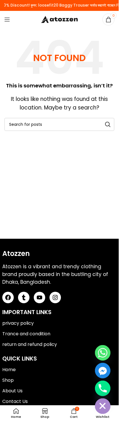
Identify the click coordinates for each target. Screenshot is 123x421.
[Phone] (102, 388)
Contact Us (15, 401)
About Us (12, 390)
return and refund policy (29, 344)
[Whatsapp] (102, 353)
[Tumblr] (23, 297)
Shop (8, 380)
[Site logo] (59, 19)
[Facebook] (8, 297)
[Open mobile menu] (7, 19)
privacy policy (18, 323)
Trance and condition (26, 333)
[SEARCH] (107, 124)
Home (9, 369)
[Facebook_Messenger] (102, 370)
